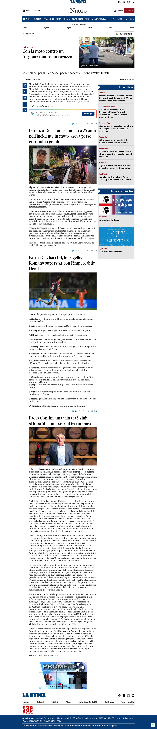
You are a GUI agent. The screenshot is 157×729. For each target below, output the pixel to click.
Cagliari (68, 28)
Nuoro (90, 28)
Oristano (131, 28)
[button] (63, 675)
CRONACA (66, 19)
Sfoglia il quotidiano (33, 11)
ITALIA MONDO (49, 19)
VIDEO (87, 19)
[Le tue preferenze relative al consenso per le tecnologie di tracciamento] (153, 725)
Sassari (25, 28)
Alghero (46, 28)
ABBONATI (129, 11)
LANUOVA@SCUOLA (99, 19)
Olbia (110, 28)
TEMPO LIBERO (77, 19)
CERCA (131, 19)
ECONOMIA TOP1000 (114, 19)
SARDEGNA (38, 19)
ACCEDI (120, 11)
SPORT (58, 19)
